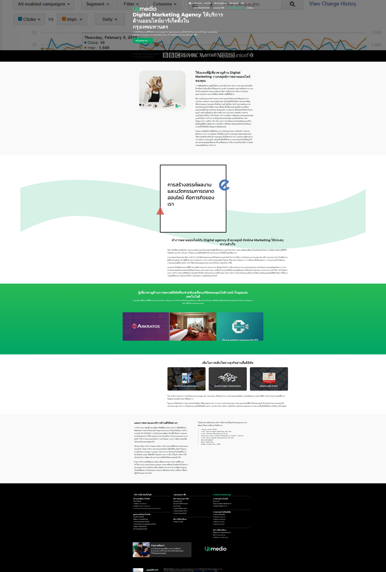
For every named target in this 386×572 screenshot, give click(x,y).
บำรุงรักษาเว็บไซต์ (138, 517)
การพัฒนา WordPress (140, 503)
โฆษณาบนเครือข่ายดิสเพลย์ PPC (222, 503)
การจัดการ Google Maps (220, 537)
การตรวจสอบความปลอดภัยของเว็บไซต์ (144, 524)
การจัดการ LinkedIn (219, 521)
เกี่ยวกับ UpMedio (220, 3)
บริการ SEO (216, 501)
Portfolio (208, 3)
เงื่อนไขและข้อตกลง (169, 569)
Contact (250, 8)
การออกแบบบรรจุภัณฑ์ (179, 513)
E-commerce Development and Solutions (147, 508)
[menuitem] (247, 3)
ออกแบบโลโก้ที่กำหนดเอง (180, 503)
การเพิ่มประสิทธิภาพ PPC (220, 506)
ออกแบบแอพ (176, 506)
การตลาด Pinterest (218, 524)
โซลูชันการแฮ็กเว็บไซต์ (139, 526)
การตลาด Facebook (219, 517)
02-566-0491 (196, 3)
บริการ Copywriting (219, 535)
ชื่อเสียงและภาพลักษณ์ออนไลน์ (222, 532)
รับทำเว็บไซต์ (137, 501)
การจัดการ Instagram (219, 519)
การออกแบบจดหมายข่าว (180, 511)
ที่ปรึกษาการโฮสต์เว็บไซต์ (140, 519)
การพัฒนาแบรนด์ (178, 521)
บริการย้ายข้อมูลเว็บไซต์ (140, 529)
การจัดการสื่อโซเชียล (219, 514)
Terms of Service (209, 571)
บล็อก (243, 3)
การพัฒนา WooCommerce (141, 506)
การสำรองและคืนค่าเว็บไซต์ (141, 521)
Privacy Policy (198, 571)
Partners (177, 569)
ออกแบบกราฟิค (177, 501)
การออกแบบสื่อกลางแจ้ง (180, 508)
